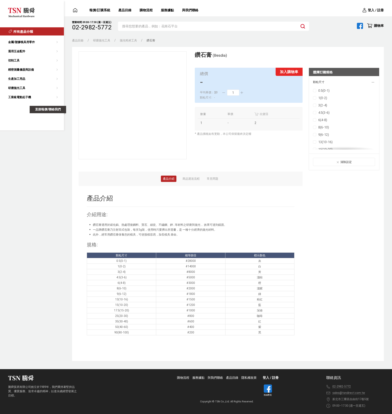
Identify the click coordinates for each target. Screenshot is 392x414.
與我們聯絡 (190, 10)
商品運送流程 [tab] (191, 178)
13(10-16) (325, 142)
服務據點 (167, 10)
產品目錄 (124, 10)
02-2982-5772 (92, 27)
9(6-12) (323, 135)
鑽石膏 (151, 40)
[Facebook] (360, 26)
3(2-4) (322, 105)
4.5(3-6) (324, 113)
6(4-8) (322, 120)
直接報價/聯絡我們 (48, 109)
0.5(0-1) (324, 91)
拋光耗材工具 (128, 40)
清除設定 (346, 162)
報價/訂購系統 (99, 10)
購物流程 (146, 10)
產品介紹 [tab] (168, 178)
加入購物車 (289, 72)
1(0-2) (322, 98)
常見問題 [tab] (212, 178)
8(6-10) (323, 127)
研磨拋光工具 (101, 40)
